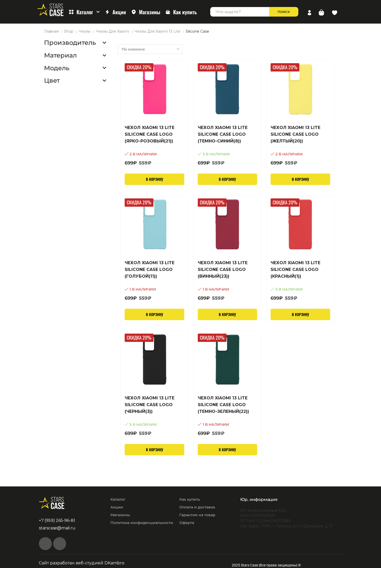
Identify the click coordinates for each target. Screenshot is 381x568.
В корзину (154, 179)
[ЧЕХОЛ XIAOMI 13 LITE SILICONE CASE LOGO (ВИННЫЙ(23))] (227, 280)
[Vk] (45, 543)
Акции (119, 12)
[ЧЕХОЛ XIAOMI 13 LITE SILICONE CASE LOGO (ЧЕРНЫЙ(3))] (154, 416)
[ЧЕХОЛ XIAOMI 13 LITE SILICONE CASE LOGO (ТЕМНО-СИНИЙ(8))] (227, 145)
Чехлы (84, 31)
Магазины (149, 12)
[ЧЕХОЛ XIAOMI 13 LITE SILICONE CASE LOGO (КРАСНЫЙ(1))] (300, 280)
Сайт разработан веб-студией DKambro (81, 562)
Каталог (84, 12)
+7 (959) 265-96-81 (57, 520)
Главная (51, 31)
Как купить (185, 12)
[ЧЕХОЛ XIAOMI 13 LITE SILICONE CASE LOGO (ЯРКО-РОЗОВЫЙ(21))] (154, 145)
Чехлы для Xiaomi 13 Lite (157, 31)
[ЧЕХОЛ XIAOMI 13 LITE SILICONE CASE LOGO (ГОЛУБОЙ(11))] (154, 280)
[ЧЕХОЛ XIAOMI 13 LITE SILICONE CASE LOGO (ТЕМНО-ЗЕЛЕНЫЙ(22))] (227, 416)
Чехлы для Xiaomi (112, 31)
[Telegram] (59, 543)
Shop (68, 31)
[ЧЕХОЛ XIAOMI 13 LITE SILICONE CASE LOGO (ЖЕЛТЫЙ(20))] (300, 145)
